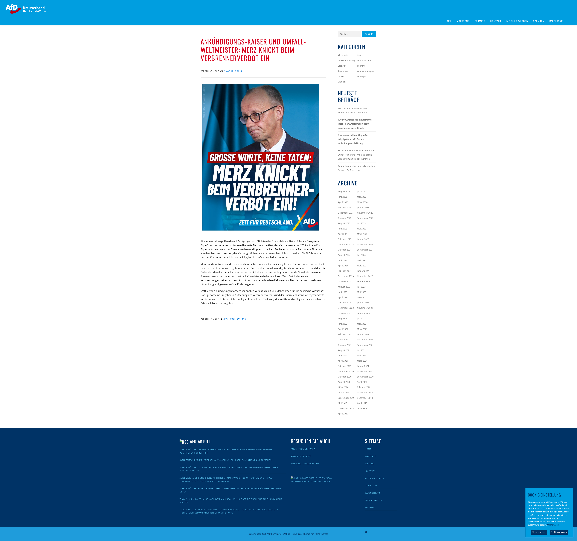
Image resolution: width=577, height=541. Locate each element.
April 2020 (362, 382)
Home (448, 21)
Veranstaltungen (365, 71)
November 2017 (346, 408)
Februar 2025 (344, 239)
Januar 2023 (363, 302)
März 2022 (362, 329)
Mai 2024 (361, 260)
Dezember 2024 (346, 244)
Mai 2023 (361, 292)
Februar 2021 (344, 366)
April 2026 (343, 202)
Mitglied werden (517, 21)
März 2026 (362, 202)
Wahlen (342, 81)
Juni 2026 (342, 196)
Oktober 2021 (344, 345)
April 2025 (343, 233)
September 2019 (346, 397)
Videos (341, 76)
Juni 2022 (342, 323)
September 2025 (365, 218)
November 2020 (365, 371)
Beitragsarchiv (374, 500)
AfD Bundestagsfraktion (305, 463)
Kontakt (495, 21)
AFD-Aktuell (201, 441)
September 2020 (365, 376)
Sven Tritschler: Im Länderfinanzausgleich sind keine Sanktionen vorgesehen (226, 460)
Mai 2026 (361, 196)
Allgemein (343, 55)
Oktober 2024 (344, 249)
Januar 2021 (363, 366)
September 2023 (365, 281)
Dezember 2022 (346, 307)
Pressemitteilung (346, 60)
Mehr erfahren (553, 524)
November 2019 (365, 392)
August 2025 (344, 223)
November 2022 (365, 307)
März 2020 (343, 387)
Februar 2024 (344, 270)
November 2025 (365, 212)
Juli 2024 (361, 255)
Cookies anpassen (559, 532)
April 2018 (362, 403)
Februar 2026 (344, 207)
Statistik (342, 65)
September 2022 (365, 313)
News (226, 319)
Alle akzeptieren (539, 532)
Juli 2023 (361, 286)
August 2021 (344, 350)
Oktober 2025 (344, 218)
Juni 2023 (342, 292)
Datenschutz (372, 493)
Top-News (343, 71)
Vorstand (463, 21)
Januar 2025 (363, 239)
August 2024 (344, 255)
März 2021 (362, 360)
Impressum (556, 21)
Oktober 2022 (344, 313)
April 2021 (343, 360)
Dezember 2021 (346, 339)
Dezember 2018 (365, 397)
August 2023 (344, 286)
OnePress (297, 533)
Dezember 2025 (346, 212)
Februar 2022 (344, 334)
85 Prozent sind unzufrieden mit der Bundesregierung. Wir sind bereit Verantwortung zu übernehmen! (356, 154)
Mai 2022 (361, 323)
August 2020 (344, 382)
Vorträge (361, 76)
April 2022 (343, 329)
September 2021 (365, 345)
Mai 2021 (361, 355)
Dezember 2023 (346, 276)
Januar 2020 (344, 392)
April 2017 (343, 413)
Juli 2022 (361, 318)
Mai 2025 (361, 228)
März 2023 (362, 297)
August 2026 (344, 191)
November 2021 (365, 339)
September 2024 (365, 249)
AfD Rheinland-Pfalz (303, 449)
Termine (480, 21)
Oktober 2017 (364, 408)
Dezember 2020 (346, 371)
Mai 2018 (342, 403)
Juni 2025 (342, 228)
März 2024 (362, 265)
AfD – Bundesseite (301, 456)
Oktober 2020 (344, 376)
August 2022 (344, 318)
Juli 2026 (361, 191)
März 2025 (362, 233)
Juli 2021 (361, 350)
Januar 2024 (363, 270)
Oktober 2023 (344, 281)
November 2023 (365, 276)
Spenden (538, 21)
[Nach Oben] (366, 532)
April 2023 (343, 297)
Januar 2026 (363, 207)
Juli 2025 (361, 223)
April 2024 (343, 265)
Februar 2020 (363, 387)
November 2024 (365, 244)
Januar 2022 (363, 334)
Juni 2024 (342, 260)
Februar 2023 (344, 302)
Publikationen (238, 319)
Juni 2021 (342, 355)
